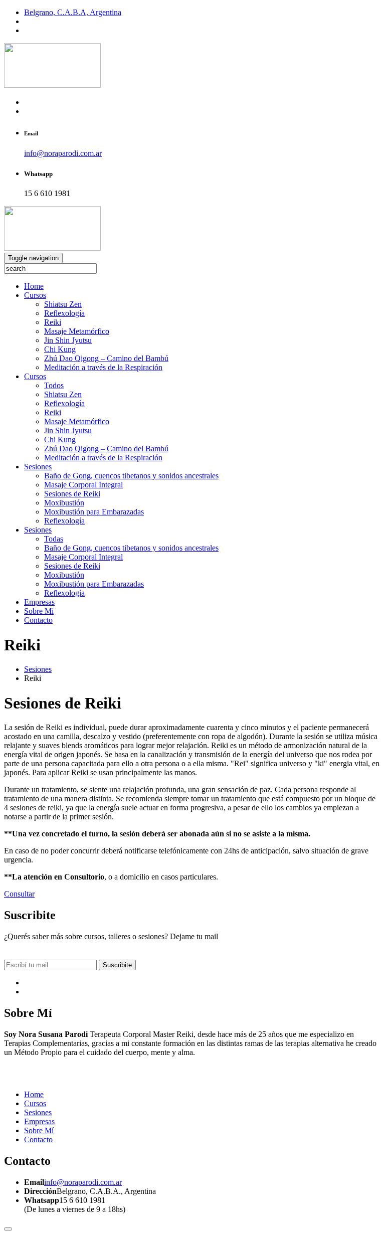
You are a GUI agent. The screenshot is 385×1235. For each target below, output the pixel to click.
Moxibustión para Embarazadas (94, 511)
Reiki (52, 322)
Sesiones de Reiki (72, 493)
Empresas (39, 602)
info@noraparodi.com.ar (63, 153)
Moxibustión (64, 502)
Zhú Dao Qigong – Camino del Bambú (106, 358)
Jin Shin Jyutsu (68, 340)
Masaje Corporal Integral (83, 484)
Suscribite (117, 965)
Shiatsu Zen (63, 304)
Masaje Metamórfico (76, 331)
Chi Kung (60, 349)
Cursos (35, 295)
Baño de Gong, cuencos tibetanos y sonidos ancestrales (131, 475)
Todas (53, 539)
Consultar (19, 894)
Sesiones (38, 466)
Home (34, 286)
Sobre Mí (39, 611)
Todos (54, 385)
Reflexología (64, 313)
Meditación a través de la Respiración (103, 367)
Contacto (38, 620)
